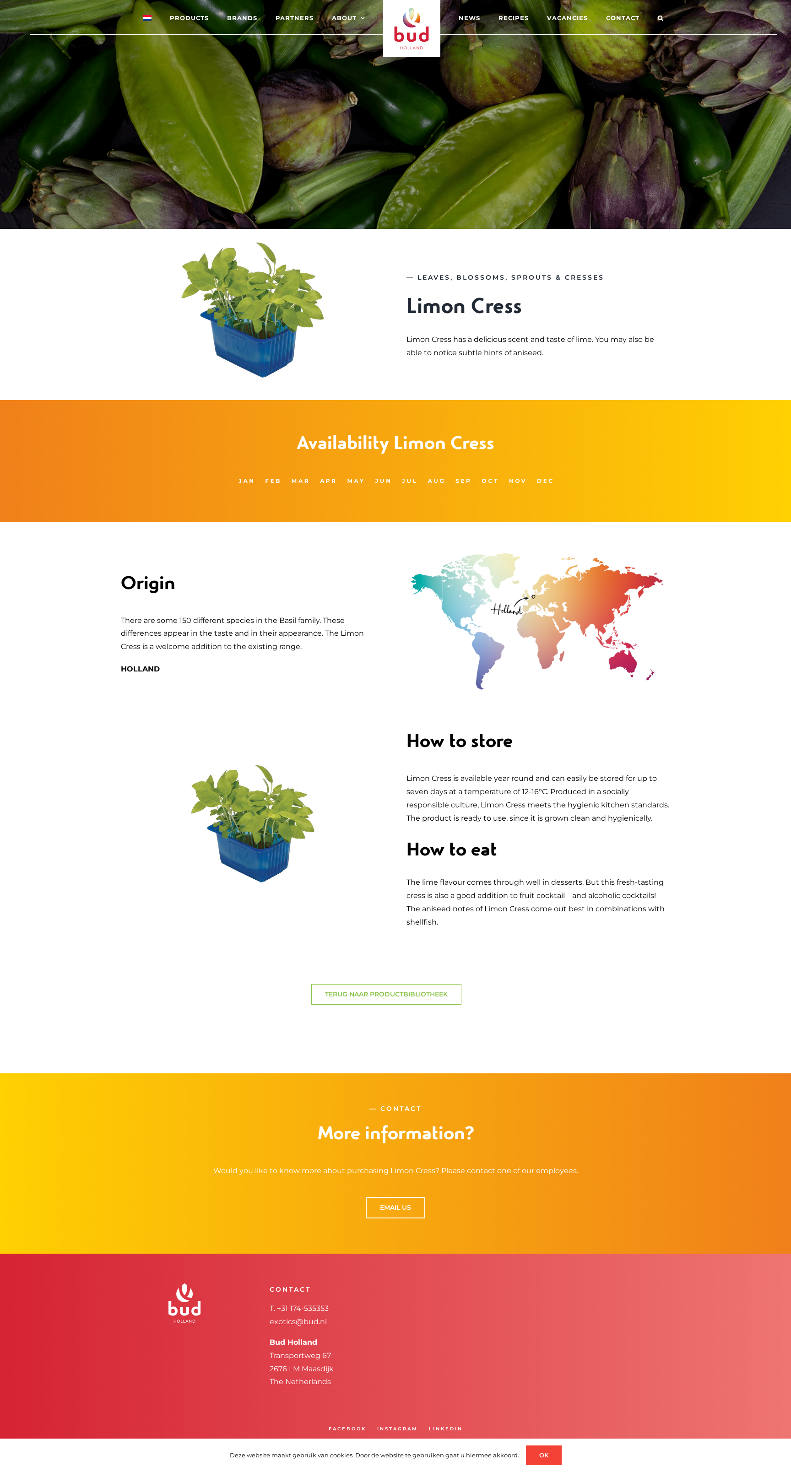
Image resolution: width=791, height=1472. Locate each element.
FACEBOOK (347, 1429)
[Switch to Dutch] (172, 17)
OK (543, 1455)
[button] (624, 17)
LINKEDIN (446, 1429)
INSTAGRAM (397, 1429)
